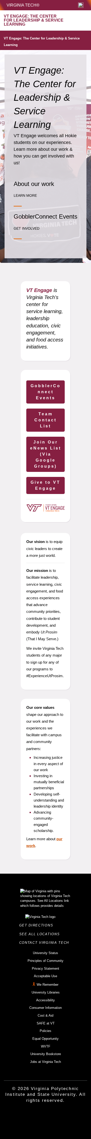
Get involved (26, 228)
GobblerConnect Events (46, 392)
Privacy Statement (45, 968)
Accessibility (45, 1000)
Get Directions (37, 925)
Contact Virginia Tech (45, 943)
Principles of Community (45, 961)
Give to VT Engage (45, 485)
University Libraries (46, 992)
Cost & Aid (45, 1015)
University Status (45, 953)
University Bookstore (45, 1054)
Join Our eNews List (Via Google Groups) (45, 454)
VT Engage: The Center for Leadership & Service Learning (42, 41)
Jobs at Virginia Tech (45, 1062)
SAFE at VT (46, 1023)
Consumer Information (45, 1008)
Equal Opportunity (45, 1039)
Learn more (25, 195)
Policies (45, 1031)
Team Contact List (45, 420)
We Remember (47, 984)
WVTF (45, 1046)
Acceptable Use (45, 976)
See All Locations (41, 934)
